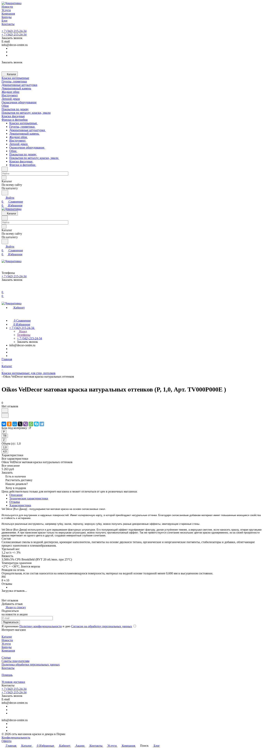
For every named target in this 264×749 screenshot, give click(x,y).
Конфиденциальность (16, 737)
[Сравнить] (5, 415)
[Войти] (3, 288)
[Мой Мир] (14, 424)
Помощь (7, 675)
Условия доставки (13, 682)
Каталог (7, 636)
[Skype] (36, 424)
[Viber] (25, 424)
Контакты (8, 668)
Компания (8, 650)
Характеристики (20, 505)
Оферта (6, 741)
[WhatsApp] (31, 424)
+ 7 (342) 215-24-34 (14, 31)
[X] (20, 424)
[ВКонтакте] (4, 424)
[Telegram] (41, 424)
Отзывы (14, 502)
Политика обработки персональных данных (31, 664)
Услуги (6, 643)
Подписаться (10, 622)
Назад (22, 331)
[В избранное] (5, 410)
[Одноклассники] (9, 424)
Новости (7, 640)
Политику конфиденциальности (40, 626)
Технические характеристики (28, 498)
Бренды (7, 647)
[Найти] (5, 192)
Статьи (6, 657)
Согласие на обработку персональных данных (101, 626)
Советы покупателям (15, 661)
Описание (16, 495)
